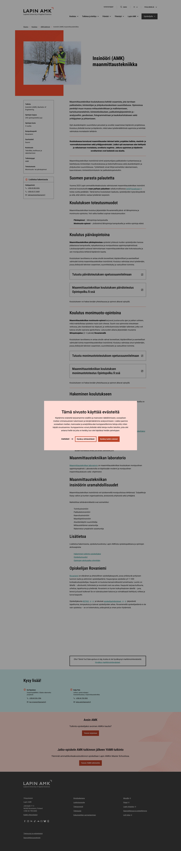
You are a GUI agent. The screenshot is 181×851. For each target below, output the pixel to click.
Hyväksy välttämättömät (86, 439)
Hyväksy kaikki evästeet (109, 439)
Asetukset (65, 439)
